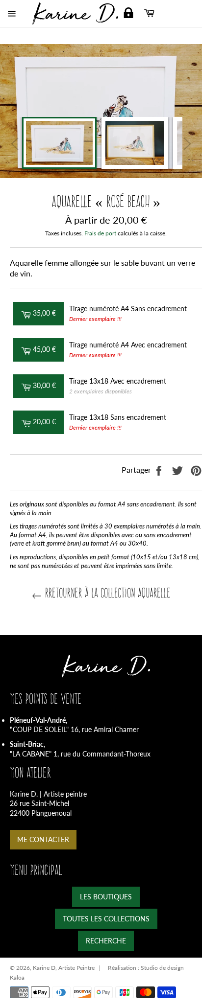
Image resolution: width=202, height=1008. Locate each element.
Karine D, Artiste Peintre (64, 967)
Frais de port (100, 233)
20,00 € (47, 421)
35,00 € (47, 312)
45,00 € (47, 348)
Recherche (106, 941)
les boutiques (106, 897)
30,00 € (47, 385)
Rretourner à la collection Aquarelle (106, 592)
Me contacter (43, 839)
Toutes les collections (106, 919)
